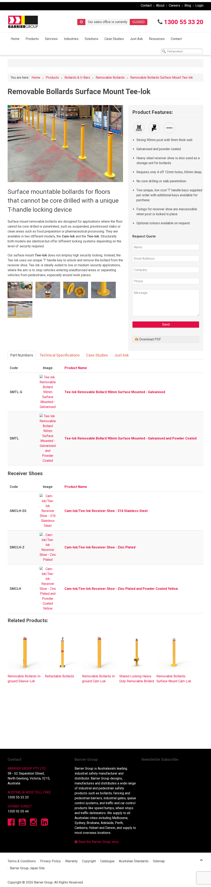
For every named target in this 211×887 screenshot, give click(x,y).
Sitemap (159, 861)
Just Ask (136, 39)
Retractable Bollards (59, 676)
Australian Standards (134, 861)
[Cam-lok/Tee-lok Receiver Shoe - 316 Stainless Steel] (48, 511)
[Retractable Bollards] (62, 652)
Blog (187, 5)
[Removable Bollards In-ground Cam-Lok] (99, 652)
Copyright (89, 861)
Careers (174, 5)
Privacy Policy (50, 861)
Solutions (91, 39)
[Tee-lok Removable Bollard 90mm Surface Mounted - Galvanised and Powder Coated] (48, 438)
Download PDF (149, 339)
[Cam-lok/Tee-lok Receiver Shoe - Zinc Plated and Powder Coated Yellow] (48, 589)
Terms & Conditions (22, 861)
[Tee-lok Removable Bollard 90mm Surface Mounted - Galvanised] (48, 392)
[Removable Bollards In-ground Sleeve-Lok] (25, 652)
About (160, 5)
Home (15, 39)
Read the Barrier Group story (98, 842)
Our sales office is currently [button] (107, 22)
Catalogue (107, 861)
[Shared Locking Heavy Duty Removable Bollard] (137, 652)
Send (166, 324)
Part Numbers (21, 355)
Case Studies (114, 39)
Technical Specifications (60, 355)
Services (51, 39)
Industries (71, 39)
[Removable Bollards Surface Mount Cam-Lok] (174, 652)
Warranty (71, 861)
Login (199, 5)
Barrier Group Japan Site (27, 868)
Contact (146, 5)
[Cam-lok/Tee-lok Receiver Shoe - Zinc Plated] (48, 547)
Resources (157, 39)
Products (32, 39)
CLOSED (138, 22)
